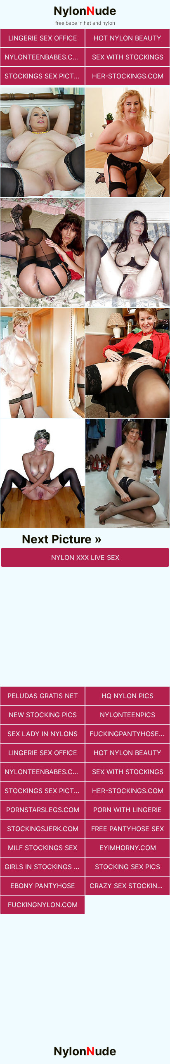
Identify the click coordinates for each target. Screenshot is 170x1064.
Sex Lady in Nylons (42, 734)
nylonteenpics (127, 715)
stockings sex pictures (45, 76)
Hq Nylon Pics (127, 696)
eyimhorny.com (127, 848)
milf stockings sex (42, 848)
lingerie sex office (42, 38)
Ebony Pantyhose (42, 886)
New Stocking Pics (43, 715)
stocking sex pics (127, 867)
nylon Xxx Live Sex (85, 557)
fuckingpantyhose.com (130, 734)
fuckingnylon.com (43, 904)
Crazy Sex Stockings (128, 886)
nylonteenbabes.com (44, 57)
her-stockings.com (127, 76)
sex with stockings (127, 57)
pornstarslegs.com (42, 810)
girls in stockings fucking (45, 867)
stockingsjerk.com (42, 829)
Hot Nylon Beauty (127, 38)
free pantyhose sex (127, 829)
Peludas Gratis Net (42, 696)
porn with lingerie (127, 810)
